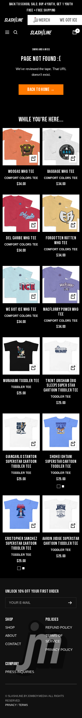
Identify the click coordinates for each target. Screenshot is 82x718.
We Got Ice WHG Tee (21, 309)
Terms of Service (54, 638)
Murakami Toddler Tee (21, 381)
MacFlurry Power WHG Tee (61, 312)
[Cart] (74, 32)
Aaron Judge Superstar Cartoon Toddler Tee (60, 541)
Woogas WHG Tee (21, 171)
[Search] (15, 32)
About (11, 635)
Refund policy (58, 627)
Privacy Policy (59, 649)
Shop (10, 627)
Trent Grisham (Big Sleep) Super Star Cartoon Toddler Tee (61, 386)
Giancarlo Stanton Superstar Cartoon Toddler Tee (21, 462)
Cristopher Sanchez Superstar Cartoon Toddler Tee (21, 543)
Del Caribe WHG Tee (21, 238)
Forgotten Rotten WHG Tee (61, 240)
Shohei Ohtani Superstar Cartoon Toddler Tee (60, 462)
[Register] (70, 602)
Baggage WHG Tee (61, 171)
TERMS (23, 705)
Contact (13, 644)
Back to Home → (41, 89)
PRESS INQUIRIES (19, 672)
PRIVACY (11, 705)
